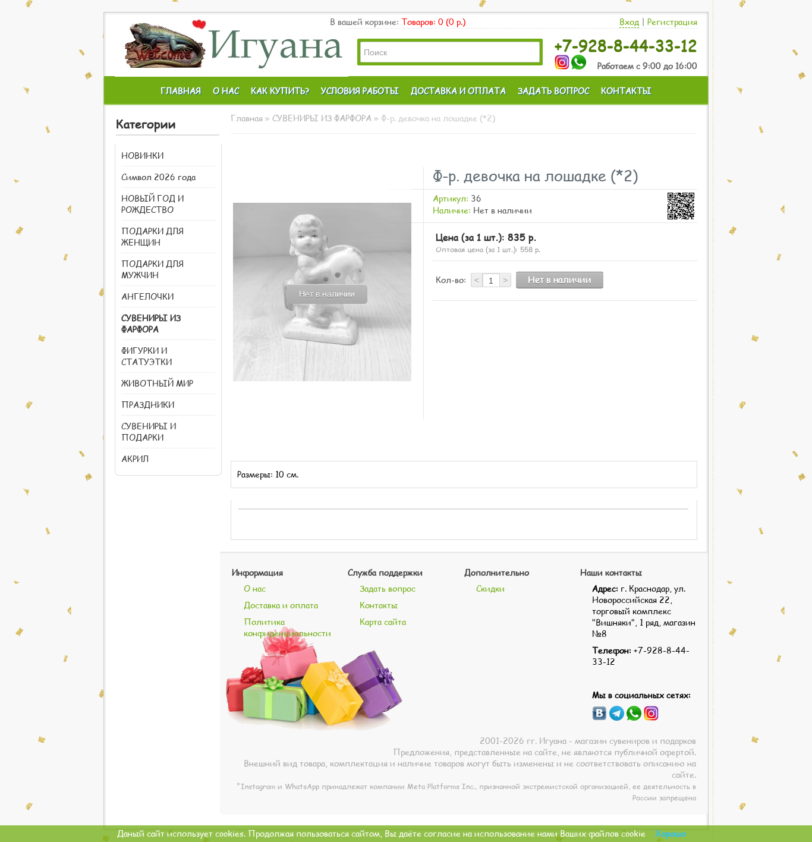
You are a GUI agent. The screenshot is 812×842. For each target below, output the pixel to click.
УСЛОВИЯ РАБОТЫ (360, 90)
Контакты (379, 605)
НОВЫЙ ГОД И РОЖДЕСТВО (152, 204)
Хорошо (670, 833)
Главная (247, 118)
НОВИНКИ (142, 155)
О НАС (226, 90)
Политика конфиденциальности (287, 627)
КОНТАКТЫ (626, 90)
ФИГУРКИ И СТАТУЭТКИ (146, 356)
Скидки (490, 588)
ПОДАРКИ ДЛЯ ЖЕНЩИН (152, 236)
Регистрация (672, 21)
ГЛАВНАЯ (180, 90)
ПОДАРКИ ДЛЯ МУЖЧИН (152, 269)
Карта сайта (383, 621)
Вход (629, 21)
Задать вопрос (388, 588)
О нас (255, 588)
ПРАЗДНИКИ (147, 404)
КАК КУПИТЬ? (280, 90)
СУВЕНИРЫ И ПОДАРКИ (148, 431)
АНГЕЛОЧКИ (147, 296)
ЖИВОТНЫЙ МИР (157, 383)
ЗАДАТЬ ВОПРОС (553, 90)
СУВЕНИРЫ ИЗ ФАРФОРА (151, 323)
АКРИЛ (135, 458)
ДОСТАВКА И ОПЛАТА (458, 90)
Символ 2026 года (158, 177)
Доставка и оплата (281, 605)
